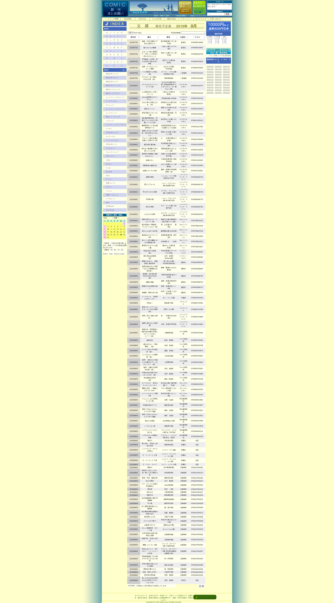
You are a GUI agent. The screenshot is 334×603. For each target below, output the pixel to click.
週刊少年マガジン (112, 78)
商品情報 (127, 19)
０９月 (209, 40)
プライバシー (186, 19)
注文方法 (142, 19)
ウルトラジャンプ (112, 152)
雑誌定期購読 (181, 16)
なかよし (109, 164)
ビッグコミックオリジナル (115, 109)
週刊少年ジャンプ (112, 74)
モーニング (110, 105)
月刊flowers (110, 206)
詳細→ (121, 215)
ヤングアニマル (111, 101)
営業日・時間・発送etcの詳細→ (114, 254)
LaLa (108, 175)
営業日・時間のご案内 (164, 16)
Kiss (107, 202)
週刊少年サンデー (112, 82)
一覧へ (123, 70)
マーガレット (110, 199)
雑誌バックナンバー (198, 16)
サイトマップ (200, 19)
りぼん (108, 160)
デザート (109, 187)
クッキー (109, 179)
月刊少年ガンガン (112, 132)
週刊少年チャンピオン (114, 85)
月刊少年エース (111, 144)
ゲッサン (109, 129)
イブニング (110, 121)
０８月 (209, 41)
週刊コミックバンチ (113, 117)
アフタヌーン (110, 148)
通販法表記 (171, 19)
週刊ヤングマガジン (113, 93)
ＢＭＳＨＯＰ (153, 595)
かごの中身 (157, 19)
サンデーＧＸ (110, 136)
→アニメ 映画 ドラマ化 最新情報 (218, 56)
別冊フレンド (110, 183)
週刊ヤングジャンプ (113, 89)
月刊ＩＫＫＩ (110, 156)
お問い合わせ (215, 19)
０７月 (209, 43)
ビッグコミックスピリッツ (115, 97)
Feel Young (110, 210)
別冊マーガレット (112, 195)
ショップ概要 (113, 19)
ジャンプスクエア (112, 140)
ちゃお (108, 168)
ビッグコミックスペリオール (116, 125)
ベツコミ (109, 191)
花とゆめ (109, 172)
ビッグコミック (111, 113)
